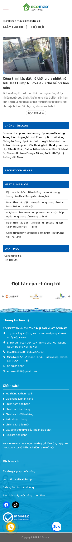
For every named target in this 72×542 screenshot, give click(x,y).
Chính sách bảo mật (17, 424)
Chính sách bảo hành (18, 403)
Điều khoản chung (16, 419)
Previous (3, 296)
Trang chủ (9, 20)
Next (69, 296)
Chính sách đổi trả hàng (19, 414)
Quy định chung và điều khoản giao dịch (28, 429)
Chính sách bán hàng (18, 409)
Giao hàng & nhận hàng (19, 398)
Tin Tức (8, 259)
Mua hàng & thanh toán (19, 393)
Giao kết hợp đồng (16, 434)
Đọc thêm (34, 113)
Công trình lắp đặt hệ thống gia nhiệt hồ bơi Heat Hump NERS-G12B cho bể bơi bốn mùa (36, 83)
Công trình (10, 255)
